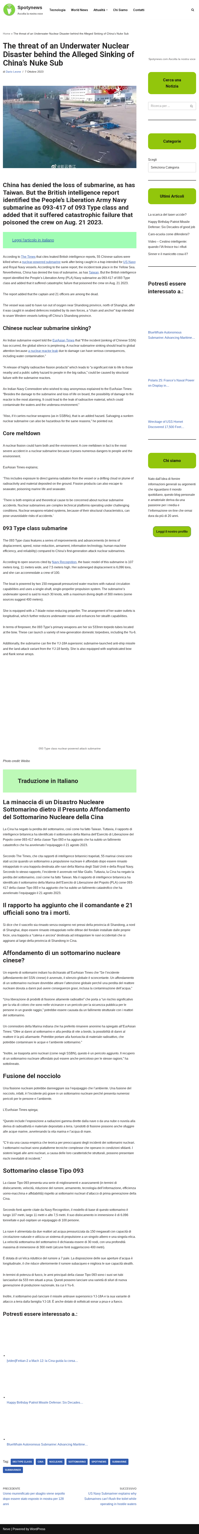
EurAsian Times (63, 340)
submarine (119, 1461)
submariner (13, 1470)
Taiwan (94, 272)
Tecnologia (57, 10)
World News (79, 10)
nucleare (56, 1461)
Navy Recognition (64, 562)
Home (6, 33)
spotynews (99, 1461)
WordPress (37, 1529)
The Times (28, 256)
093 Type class (22, 1461)
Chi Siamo (120, 10)
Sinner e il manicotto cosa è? (168, 254)
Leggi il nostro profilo (172, 531)
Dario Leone (13, 71)
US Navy (129, 262)
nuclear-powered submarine (41, 262)
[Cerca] (192, 9)
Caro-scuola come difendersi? (168, 234)
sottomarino (77, 1461)
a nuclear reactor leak (43, 350)
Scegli (152, 159)
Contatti (138, 10)
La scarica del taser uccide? (167, 214)
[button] (107, 10)
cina (41, 1461)
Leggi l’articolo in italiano (33, 240)
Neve (6, 1529)
